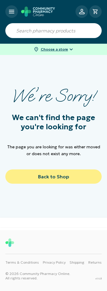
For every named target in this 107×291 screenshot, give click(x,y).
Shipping (77, 262)
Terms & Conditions (22, 262)
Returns (95, 262)
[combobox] (53, 30)
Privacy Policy (54, 262)
